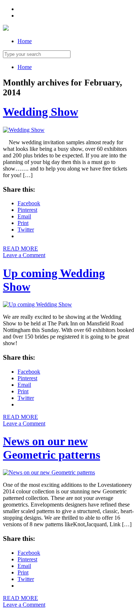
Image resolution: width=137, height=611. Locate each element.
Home (25, 41)
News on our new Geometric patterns (51, 448)
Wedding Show (40, 111)
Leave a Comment (24, 255)
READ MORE (20, 248)
